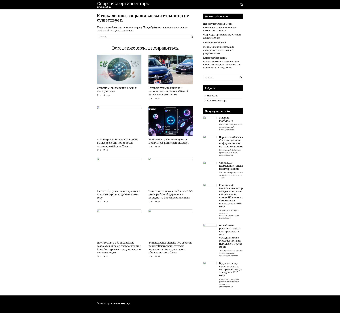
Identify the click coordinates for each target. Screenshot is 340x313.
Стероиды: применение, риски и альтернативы (117, 89)
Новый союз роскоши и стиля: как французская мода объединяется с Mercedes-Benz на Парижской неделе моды (230, 236)
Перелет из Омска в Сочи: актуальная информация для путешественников (219, 26)
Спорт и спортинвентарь (123, 3)
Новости (212, 95)
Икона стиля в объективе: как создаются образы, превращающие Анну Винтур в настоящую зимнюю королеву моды (119, 247)
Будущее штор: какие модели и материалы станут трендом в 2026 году (230, 269)
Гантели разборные (214, 42)
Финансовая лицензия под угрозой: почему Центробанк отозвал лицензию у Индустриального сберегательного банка (170, 247)
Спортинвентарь (217, 100)
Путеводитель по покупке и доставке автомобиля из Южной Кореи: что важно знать (168, 91)
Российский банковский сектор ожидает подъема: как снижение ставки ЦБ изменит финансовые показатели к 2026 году (231, 196)
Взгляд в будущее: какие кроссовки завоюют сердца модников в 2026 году (118, 194)
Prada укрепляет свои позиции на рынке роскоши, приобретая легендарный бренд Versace (117, 142)
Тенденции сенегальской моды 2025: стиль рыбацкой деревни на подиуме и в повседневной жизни (170, 194)
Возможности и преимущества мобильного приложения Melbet (168, 141)
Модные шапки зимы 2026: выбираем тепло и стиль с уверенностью (218, 50)
